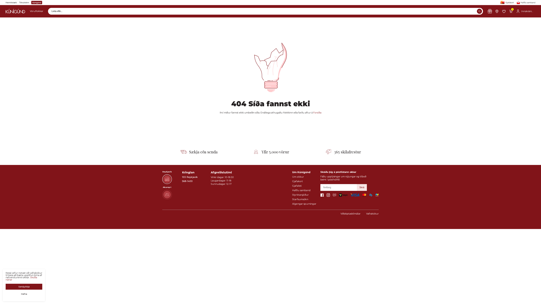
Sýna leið (187, 185)
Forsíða (317, 112)
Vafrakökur (372, 213)
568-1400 (187, 181)
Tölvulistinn (24, 2)
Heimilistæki (11, 2)
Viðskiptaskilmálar (351, 213)
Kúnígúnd (36, 2)
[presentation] (36, 11)
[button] (479, 11)
